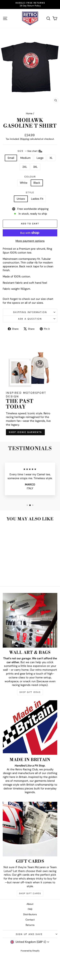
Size (28, 150)
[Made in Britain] (30, 727)
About (30, 904)
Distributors (30, 914)
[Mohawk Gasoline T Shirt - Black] (15, 575)
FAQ (30, 909)
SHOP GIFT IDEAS (30, 692)
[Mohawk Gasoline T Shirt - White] (11, 575)
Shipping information (30, 312)
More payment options (30, 241)
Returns (30, 925)
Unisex (21, 198)
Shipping (24, 138)
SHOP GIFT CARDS (30, 893)
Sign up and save (29, 934)
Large (40, 158)
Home (29, 113)
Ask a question (30, 318)
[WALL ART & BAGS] (30, 620)
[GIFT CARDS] (30, 829)
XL (51, 158)
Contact (30, 919)
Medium (25, 158)
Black (36, 182)
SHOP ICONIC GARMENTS (25, 432)
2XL (24, 167)
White (23, 182)
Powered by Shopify (30, 950)
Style (30, 192)
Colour (30, 176)
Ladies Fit (37, 198)
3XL (35, 167)
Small (11, 158)
